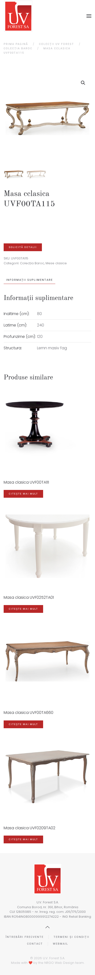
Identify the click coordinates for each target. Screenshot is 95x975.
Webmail (60, 943)
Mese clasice (56, 263)
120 (40, 336)
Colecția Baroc (32, 263)
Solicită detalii (23, 247)
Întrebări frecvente (25, 937)
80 (39, 313)
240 (40, 325)
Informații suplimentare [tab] (29, 280)
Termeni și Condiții (71, 937)
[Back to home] (18, 16)
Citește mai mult (23, 493)
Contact (35, 943)
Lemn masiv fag (52, 348)
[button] (88, 16)
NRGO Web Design (59, 962)
